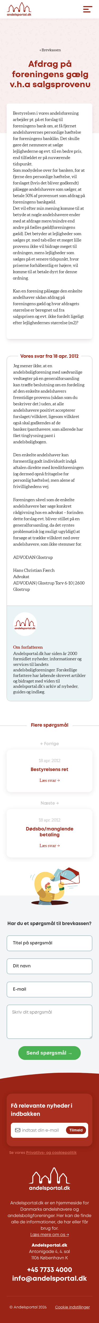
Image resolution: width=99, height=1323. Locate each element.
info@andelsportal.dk (49, 1279)
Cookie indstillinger (72, 1307)
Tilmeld (76, 1130)
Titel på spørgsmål (32, 943)
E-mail (19, 989)
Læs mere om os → (49, 1235)
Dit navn (22, 966)
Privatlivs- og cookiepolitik (51, 1152)
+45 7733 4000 (49, 1270)
